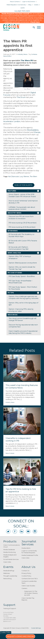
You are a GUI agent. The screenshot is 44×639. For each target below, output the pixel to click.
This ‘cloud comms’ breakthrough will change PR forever (22, 319)
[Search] (33, 27)
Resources (13, 315)
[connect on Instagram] (35, 531)
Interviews (13, 231)
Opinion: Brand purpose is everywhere (23, 263)
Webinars (6, 573)
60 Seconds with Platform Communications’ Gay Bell (18, 248)
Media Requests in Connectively (16, 4)
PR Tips (11, 293)
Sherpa (37, 132)
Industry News (22, 54)
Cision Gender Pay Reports (28, 599)
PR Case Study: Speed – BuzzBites (22, 276)
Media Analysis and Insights (9, 556)
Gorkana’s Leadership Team (29, 582)
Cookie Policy (26, 576)
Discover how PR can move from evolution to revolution (21, 217)
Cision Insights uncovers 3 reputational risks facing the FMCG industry (23, 332)
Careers (36, 4)
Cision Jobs (7, 562)
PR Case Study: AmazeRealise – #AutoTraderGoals (20, 282)
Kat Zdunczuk (13, 176)
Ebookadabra (32, 130)
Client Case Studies (28, 586)
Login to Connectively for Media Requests (29, 551)
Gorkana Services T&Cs (30, 578)
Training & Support (9, 608)
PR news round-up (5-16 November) (22, 227)
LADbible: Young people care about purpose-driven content (22, 208)
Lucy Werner (24, 176)
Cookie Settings (36, 628)
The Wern (33, 176)
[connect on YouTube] (28, 531)
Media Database (9, 549)
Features (12, 191)
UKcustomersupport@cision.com (9, 620)
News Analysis (14, 253)
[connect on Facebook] (15, 531)
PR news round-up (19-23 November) (22, 223)
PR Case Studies (15, 273)
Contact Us (25, 570)
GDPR (23, 8)
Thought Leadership (10, 576)
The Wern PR (27, 61)
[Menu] (38, 27)
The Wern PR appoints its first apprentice (17, 45)
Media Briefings (8, 570)
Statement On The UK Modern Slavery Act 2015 (31, 593)
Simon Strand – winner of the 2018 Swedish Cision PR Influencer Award (22, 195)
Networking (7, 578)
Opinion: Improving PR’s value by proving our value (21, 310)
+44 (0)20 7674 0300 (9, 618)
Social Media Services (11, 559)
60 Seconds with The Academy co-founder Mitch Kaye (22, 235)
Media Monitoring (9, 552)
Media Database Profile (30, 555)
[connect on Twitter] (8, 531)
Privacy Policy (26, 573)
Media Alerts (26, 548)
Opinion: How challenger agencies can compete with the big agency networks (23, 297)
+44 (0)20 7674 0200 (22, 11)
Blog (29, 4)
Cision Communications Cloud (11, 546)
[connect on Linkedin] (21, 531)
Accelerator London (11, 121)
